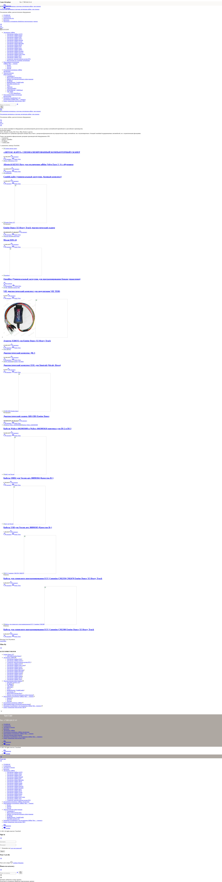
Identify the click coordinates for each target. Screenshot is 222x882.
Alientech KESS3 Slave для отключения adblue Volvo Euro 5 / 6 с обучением (38, 164)
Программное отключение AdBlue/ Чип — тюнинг (18, 733)
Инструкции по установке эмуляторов (18, 60)
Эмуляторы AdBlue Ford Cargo (16, 54)
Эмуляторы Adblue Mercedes (15, 43)
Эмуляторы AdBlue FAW (14, 37)
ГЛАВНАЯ (6, 15)
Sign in (2, 851)
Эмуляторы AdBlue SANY (15, 34)
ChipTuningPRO (11, 88)
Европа (9, 66)
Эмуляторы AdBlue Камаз (14, 35)
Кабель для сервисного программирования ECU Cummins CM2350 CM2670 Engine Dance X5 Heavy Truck (52, 578)
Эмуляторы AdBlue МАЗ (14, 56)
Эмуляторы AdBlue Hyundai (15, 51)
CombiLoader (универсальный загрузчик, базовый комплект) (32, 177)
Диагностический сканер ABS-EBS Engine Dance (26, 416)
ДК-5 (8, 85)
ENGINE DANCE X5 (13, 84)
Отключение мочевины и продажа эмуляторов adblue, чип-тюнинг (19, 9)
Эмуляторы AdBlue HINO (14, 49)
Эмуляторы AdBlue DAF (14, 46)
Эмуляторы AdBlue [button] (9, 32)
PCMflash (9, 80)
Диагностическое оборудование (12, 735)
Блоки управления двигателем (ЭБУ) (14, 101)
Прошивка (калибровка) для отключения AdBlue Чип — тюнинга (22, 736)
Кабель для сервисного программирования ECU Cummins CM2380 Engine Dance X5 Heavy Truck (48, 629)
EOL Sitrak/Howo (15, 93)
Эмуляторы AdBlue (9, 730)
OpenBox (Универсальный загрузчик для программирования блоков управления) (41, 279)
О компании (7, 16)
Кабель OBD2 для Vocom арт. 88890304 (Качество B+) (28, 478)
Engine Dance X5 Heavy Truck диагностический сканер (29, 228)
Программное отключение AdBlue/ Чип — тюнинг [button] (11, 62)
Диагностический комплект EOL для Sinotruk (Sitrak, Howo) (32, 365)
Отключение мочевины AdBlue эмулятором (16, 732)
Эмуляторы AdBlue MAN (14, 45)
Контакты (6, 20)
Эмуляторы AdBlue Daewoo (15, 52)
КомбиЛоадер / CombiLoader (15, 82)
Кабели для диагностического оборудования (20, 79)
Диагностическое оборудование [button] (8, 73)
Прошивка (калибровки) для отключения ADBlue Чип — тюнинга (14, 98)
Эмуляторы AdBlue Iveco (14, 48)
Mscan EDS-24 (10, 240)
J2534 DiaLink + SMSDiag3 (15, 90)
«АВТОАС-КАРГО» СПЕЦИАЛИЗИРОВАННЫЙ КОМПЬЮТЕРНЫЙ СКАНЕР (41, 152)
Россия (9, 68)
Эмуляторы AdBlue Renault (15, 40)
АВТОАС (10, 87)
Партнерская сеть (8, 18)
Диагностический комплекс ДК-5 (19, 353)
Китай (9, 65)
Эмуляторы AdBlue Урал (14, 57)
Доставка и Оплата (9, 727)
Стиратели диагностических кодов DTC (19, 59)
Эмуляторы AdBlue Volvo (14, 38)
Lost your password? (16, 848)
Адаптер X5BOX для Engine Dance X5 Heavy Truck (27, 341)
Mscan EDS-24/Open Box (14, 77)
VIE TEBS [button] (10, 91)
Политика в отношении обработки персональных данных (20, 21)
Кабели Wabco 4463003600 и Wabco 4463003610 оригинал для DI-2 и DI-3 (37, 428)
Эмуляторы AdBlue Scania (14, 42)
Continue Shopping (18, 863)
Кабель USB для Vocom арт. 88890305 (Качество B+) (27, 527)
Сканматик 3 (11, 76)
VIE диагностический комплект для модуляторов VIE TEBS (31, 291)
